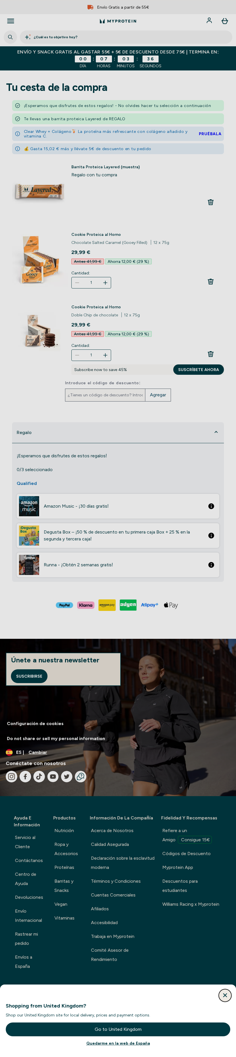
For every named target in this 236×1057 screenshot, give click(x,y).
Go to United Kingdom (118, 1029)
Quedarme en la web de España (118, 1043)
